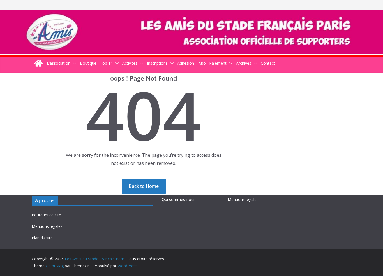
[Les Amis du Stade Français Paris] (191, 14)
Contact (268, 63)
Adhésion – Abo (191, 63)
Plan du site (42, 237)
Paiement (218, 63)
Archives (243, 63)
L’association (58, 63)
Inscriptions (157, 63)
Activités (129, 63)
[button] (73, 63)
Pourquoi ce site (46, 214)
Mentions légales (47, 226)
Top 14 (106, 63)
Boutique (88, 63)
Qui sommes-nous (178, 199)
